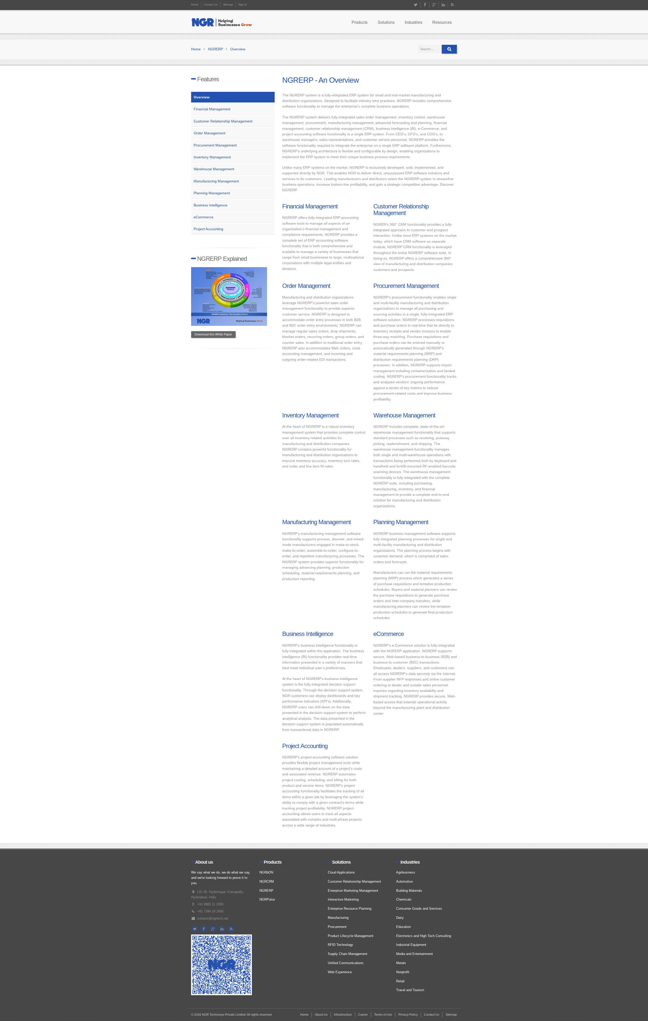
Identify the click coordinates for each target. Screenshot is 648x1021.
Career (363, 1014)
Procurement (337, 927)
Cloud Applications (341, 872)
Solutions (386, 22)
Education (403, 927)
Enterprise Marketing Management (353, 890)
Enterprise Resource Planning (349, 908)
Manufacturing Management (216, 181)
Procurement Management (215, 145)
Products (360, 22)
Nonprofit (402, 972)
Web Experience (340, 972)
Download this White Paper (213, 334)
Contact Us (211, 4)
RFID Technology (340, 945)
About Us (321, 1014)
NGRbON (266, 872)
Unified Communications (345, 963)
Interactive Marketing (343, 899)
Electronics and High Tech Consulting (423, 936)
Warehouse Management (214, 169)
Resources (442, 22)
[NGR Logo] (221, 23)
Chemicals (404, 899)
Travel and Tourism (410, 990)
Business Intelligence (210, 205)
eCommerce (203, 217)
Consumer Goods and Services (419, 908)
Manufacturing (338, 918)
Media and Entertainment (414, 954)
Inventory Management (212, 157)
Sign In (242, 4)
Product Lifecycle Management (350, 936)
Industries (413, 22)
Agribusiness (405, 872)
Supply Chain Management (347, 954)
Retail (400, 981)
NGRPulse (267, 899)
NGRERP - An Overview (320, 80)
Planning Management (212, 193)
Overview (237, 49)
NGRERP (215, 49)
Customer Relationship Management (223, 121)
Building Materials (409, 890)
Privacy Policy (408, 1014)
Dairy (400, 918)
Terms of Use (383, 1014)
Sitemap (228, 4)
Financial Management (212, 109)
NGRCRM (266, 881)
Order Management (209, 133)
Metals (401, 963)
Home (194, 4)
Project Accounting (208, 229)
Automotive (404, 881)
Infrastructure (343, 1014)
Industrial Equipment (411, 945)
